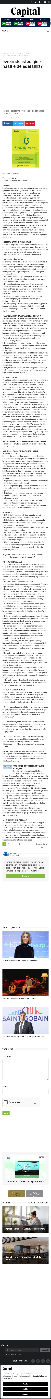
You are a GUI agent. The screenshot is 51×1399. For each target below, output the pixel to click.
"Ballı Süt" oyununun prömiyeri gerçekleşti (19, 998)
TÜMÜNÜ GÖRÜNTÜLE (38, 1203)
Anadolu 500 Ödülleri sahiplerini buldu (25, 1181)
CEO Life (14, 53)
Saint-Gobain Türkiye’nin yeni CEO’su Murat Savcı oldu (23, 1036)
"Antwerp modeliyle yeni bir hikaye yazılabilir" (20, 960)
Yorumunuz (7, 1056)
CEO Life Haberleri (26, 53)
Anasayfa (5, 53)
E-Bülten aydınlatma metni (13, 1354)
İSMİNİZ (5, 1087)
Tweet (20, 123)
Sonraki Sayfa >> (41, 844)
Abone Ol (25, 876)
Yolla (6, 1113)
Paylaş (8, 123)
